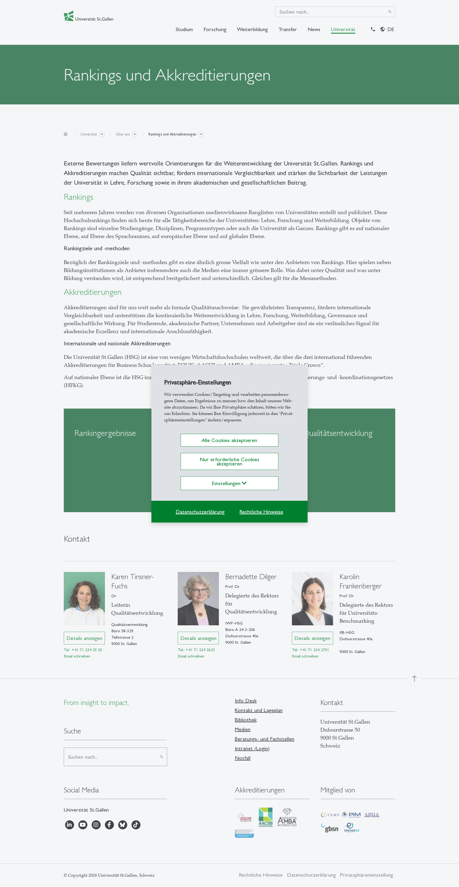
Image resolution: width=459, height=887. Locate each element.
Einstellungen (227, 483)
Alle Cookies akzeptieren (229, 440)
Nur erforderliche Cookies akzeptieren (229, 461)
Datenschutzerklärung (200, 511)
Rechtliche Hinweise (261, 511)
